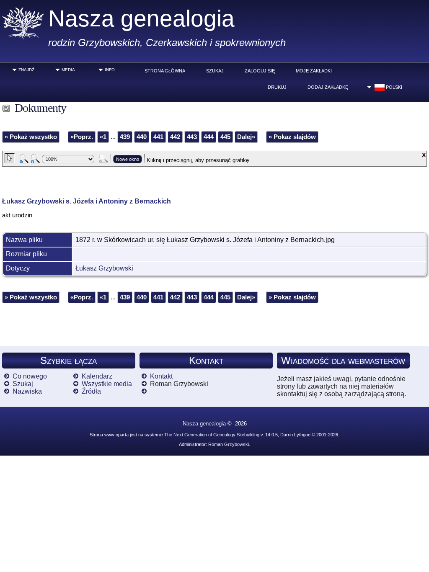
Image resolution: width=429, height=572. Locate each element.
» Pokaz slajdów (292, 137)
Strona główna (165, 70)
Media (68, 69)
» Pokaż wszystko (31, 137)
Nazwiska (27, 391)
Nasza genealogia (141, 18)
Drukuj (277, 87)
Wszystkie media (107, 383)
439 (125, 137)
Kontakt (161, 376)
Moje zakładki (314, 70)
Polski (393, 87)
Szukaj (215, 70)
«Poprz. (81, 137)
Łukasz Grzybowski (104, 268)
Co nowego (30, 376)
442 (175, 137)
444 (209, 137)
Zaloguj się (260, 70)
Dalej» (246, 137)
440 (142, 137)
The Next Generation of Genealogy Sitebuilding (211, 434)
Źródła (91, 391)
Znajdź (26, 69)
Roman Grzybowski (228, 444)
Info (110, 69)
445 (225, 137)
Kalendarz (97, 376)
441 (158, 137)
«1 (103, 137)
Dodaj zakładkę (328, 87)
